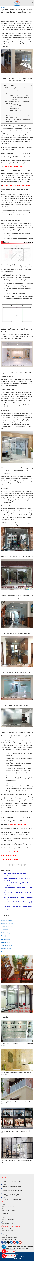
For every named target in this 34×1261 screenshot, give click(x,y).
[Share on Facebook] (12, 865)
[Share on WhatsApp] (9, 865)
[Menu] (2, 3)
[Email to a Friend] (18, 865)
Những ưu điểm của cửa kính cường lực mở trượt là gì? (18, 102)
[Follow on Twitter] (11, 1242)
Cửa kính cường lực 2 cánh (10, 859)
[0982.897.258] (4, 1256)
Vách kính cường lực (6, 945)
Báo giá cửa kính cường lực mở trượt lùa (17, 90)
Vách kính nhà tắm (6, 949)
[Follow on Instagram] (5, 1242)
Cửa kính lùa (4, 929)
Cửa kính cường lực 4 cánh (10, 852)
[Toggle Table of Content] (29, 85)
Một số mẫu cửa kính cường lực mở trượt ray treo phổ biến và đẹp (18, 116)
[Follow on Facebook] (2, 1242)
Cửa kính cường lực (6, 920)
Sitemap (17, 1254)
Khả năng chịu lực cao (17, 106)
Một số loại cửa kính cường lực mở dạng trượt (17, 93)
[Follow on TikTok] (8, 1242)
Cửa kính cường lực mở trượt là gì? (16, 88)
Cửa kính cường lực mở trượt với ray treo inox (20, 98)
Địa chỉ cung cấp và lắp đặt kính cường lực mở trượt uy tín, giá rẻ (18, 120)
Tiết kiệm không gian (17, 105)
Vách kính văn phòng (7, 952)
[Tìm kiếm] (32, 2)
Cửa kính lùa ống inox (7, 923)
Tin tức (3, 7)
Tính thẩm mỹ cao (16, 110)
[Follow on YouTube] (20, 1242)
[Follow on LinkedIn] (17, 1242)
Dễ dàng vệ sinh (16, 114)
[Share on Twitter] (15, 865)
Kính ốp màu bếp (5, 939)
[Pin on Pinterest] (21, 865)
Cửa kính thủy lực (6, 933)
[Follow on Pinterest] (14, 1242)
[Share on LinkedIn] (24, 865)
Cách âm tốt (15, 112)
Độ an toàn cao (15, 108)
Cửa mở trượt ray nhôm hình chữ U (20, 95)
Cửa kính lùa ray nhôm (7, 926)
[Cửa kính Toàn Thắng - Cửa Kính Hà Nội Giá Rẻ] (17, 3)
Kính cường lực (5, 936)
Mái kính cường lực (6, 942)
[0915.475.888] (4, 1251)
